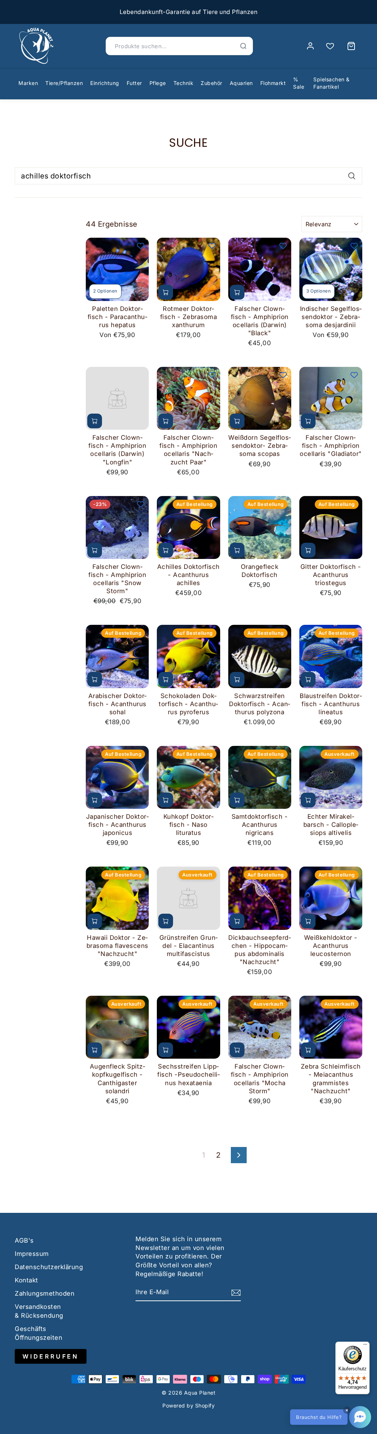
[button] (330, 1417)
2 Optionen (105, 291)
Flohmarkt (273, 83)
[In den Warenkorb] (165, 292)
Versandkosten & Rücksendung (39, 1311)
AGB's (24, 1240)
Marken (28, 83)
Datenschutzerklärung (49, 1267)
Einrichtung (104, 83)
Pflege (157, 83)
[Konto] (310, 46)
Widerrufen (50, 1356)
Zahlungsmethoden (44, 1293)
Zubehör (211, 83)
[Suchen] (243, 46)
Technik (183, 83)
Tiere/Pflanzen (64, 83)
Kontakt (26, 1280)
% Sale (298, 83)
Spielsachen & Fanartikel (331, 83)
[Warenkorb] (351, 46)
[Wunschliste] (330, 46)
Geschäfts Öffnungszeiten (38, 1333)
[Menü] (365, 1346)
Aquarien (241, 83)
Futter (134, 83)
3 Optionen (318, 291)
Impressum (32, 1253)
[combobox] (188, 175)
